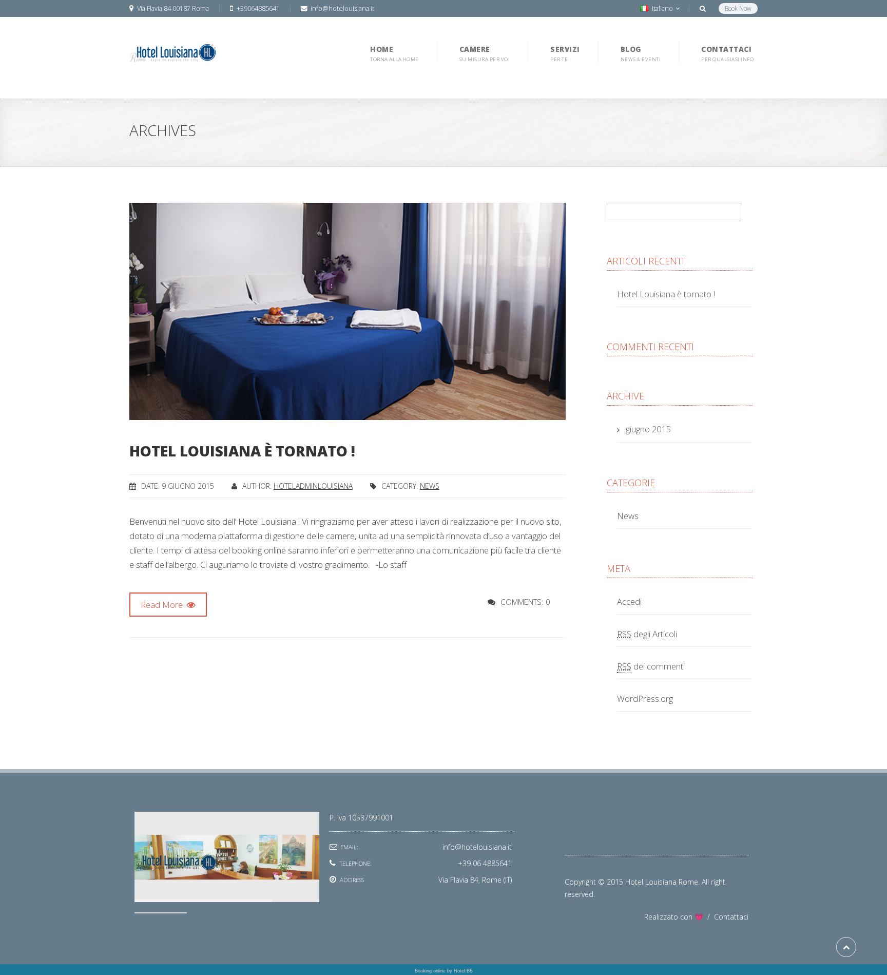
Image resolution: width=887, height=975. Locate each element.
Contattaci (731, 917)
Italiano (662, 8)
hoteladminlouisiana (313, 486)
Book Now (738, 8)
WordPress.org (645, 698)
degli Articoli (647, 634)
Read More (163, 604)
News (429, 486)
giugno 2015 (648, 429)
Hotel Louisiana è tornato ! (242, 451)
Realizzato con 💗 (679, 917)
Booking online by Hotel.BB (444, 970)
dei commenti (651, 666)
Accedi (629, 601)
